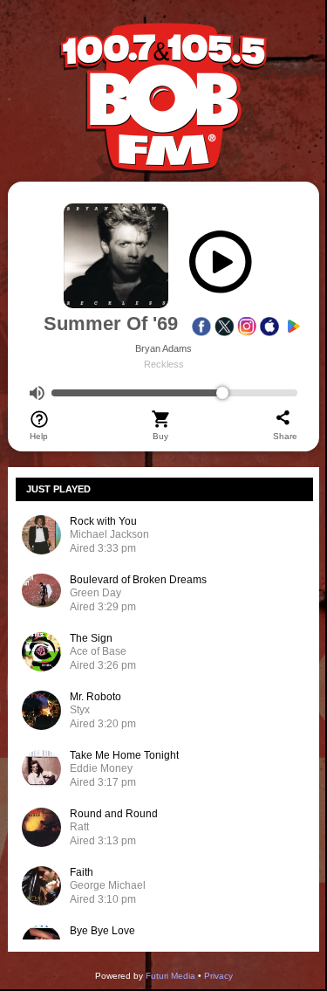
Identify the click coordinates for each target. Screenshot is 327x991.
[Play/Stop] (220, 266)
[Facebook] (201, 326)
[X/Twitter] (224, 326)
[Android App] (292, 326)
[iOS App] (269, 326)
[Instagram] (246, 326)
